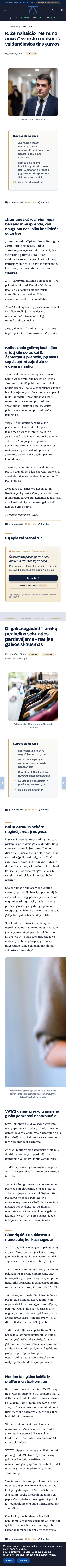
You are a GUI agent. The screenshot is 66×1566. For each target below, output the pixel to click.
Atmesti (23, 1560)
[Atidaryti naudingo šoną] (64, 783)
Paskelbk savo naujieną (48, 2)
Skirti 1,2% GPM (33, 585)
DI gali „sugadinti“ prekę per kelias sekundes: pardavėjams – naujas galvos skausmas (31, 636)
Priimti (9, 1560)
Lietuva (27, 26)
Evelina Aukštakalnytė (16, 658)
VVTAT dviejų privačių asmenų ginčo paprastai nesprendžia (32, 763)
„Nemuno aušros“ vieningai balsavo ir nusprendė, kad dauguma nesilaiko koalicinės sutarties (33, 150)
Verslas (48, 654)
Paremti (31, 578)
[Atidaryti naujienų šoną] (2, 783)
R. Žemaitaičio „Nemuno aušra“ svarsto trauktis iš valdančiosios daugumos (32, 38)
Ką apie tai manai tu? (30, 182)
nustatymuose (48, 1554)
